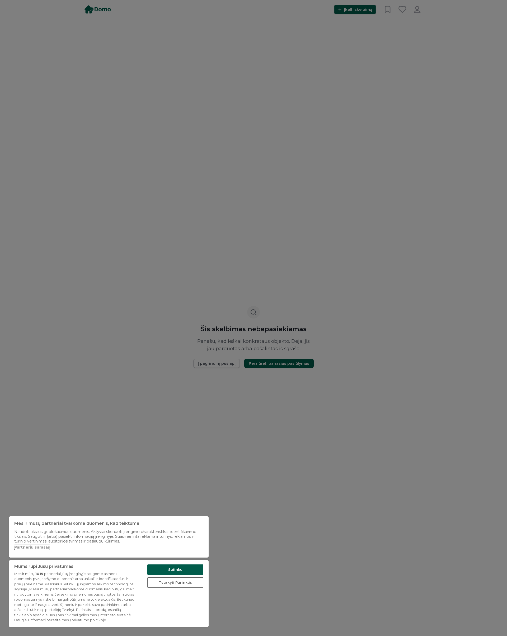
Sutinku (175, 569)
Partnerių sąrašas (32, 547)
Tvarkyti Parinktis (175, 582)
